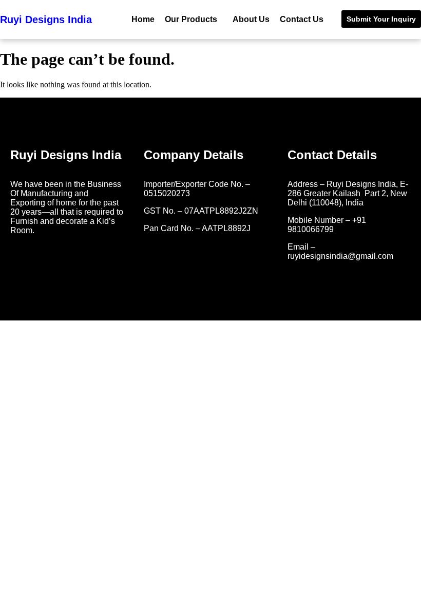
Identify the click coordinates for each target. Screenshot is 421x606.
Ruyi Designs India (46, 19)
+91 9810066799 (327, 225)
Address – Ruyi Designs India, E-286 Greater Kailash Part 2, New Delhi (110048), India (348, 193)
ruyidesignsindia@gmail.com (340, 256)
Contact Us (301, 19)
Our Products (191, 19)
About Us (251, 19)
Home (143, 19)
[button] (193, 19)
